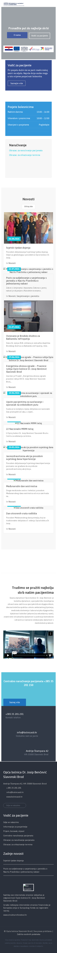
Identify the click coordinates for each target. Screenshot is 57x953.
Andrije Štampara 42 (37, 751)
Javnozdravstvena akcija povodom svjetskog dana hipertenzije (24, 457)
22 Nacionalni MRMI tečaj (19, 429)
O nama (17, 35)
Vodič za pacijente (39, 36)
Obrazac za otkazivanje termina (24, 155)
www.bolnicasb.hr (14, 797)
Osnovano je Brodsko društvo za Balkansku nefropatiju (23, 337)
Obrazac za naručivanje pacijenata (26, 150)
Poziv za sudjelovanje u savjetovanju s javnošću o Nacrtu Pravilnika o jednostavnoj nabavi (26, 280)
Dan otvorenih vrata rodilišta (21, 513)
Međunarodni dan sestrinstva (21, 486)
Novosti (12, 263)
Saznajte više (16, 83)
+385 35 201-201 (15, 714)
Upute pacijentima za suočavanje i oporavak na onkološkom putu (24, 403)
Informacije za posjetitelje (15, 827)
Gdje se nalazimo (13, 805)
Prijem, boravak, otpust (13, 831)
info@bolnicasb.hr (27, 732)
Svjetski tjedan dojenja (18, 247)
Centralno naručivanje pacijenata (18, 835)
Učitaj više (28, 206)
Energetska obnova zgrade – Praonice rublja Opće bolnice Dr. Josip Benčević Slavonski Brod (26, 369)
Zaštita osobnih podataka (28, 934)
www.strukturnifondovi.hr (15, 915)
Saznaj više (14, 702)
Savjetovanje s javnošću (28, 296)
